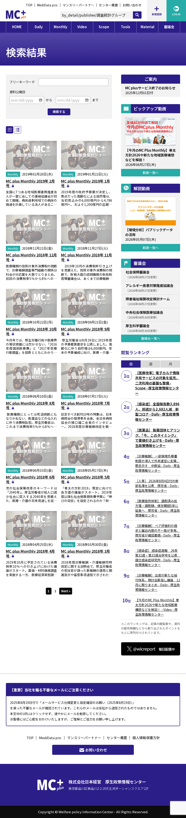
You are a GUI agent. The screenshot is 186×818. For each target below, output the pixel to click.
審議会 (169, 26)
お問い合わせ (132, 5)
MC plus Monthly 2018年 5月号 (85, 479)
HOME (17, 26)
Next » (65, 591)
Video (82, 26)
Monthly (60, 26)
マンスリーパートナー (78, 5)
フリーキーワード (22, 82)
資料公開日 (17, 92)
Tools (125, 26)
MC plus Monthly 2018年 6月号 (30, 479)
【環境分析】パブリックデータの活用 (149, 232)
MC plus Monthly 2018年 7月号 (85, 405)
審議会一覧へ (150, 338)
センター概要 (108, 5)
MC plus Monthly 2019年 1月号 (85, 183)
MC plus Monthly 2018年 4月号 (30, 553)
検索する (59, 111)
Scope (104, 26)
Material (147, 26)
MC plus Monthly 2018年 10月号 (31, 331)
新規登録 (157, 14)
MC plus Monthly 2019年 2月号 (30, 183)
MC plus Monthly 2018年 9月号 (85, 331)
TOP (29, 5)
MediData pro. (47, 5)
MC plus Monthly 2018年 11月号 (86, 257)
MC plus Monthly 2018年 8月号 (30, 405)
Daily (39, 26)
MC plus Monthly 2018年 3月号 (85, 553)
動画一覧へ (151, 172)
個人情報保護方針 (146, 737)
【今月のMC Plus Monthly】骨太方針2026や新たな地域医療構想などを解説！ (150, 155)
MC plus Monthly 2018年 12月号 (31, 257)
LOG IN (176, 14)
